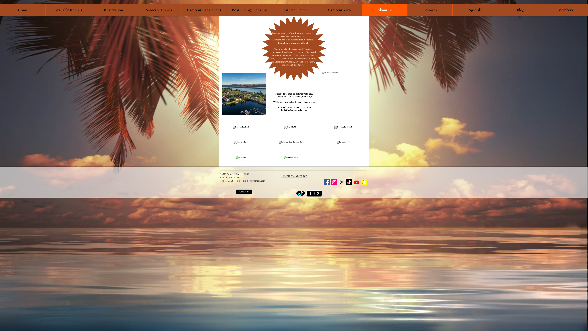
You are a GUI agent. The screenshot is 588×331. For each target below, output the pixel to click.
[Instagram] (334, 182)
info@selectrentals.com (294, 110)
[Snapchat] (364, 182)
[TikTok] (349, 182)
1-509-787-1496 (232, 180)
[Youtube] (357, 182)
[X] (342, 182)
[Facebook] (327, 182)
